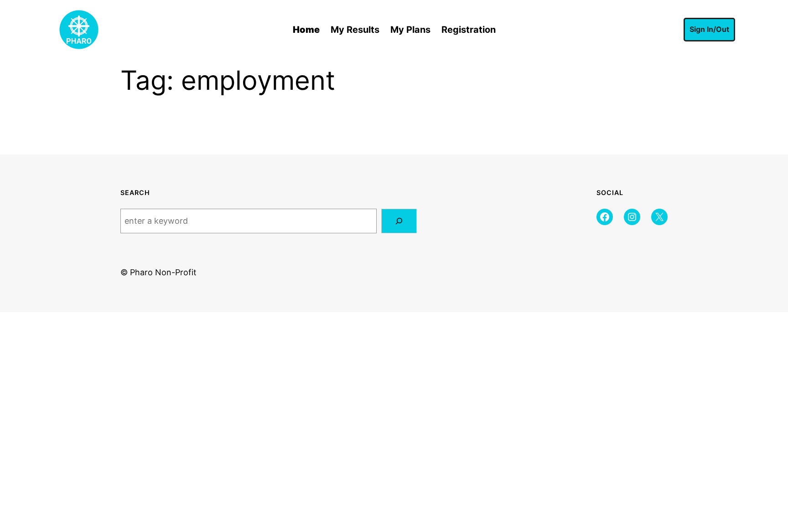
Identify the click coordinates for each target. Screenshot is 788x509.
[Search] (399, 221)
